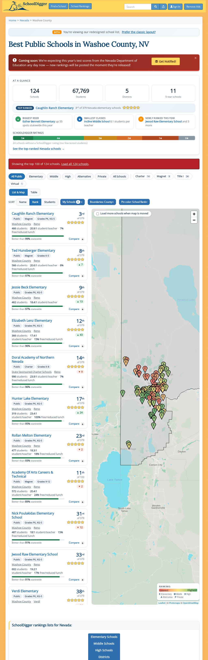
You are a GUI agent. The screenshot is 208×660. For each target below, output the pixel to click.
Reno (37, 224)
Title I (182, 176)
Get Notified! (167, 61)
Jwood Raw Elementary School (163, 121)
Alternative (84, 176)
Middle (54, 176)
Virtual (17, 183)
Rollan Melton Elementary (31, 435)
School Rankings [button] (80, 6)
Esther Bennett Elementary (39, 121)
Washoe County (21, 224)
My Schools (71, 202)
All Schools (119, 176)
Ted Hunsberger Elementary (33, 250)
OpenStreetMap (190, 602)
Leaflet (161, 602)
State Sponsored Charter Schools (32, 372)
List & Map (18, 192)
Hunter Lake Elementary (30, 398)
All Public (16, 176)
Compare (74, 238)
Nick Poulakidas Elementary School (33, 515)
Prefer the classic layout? (139, 32)
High (68, 176)
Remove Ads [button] (193, 6)
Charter (142, 176)
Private (102, 176)
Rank (35, 202)
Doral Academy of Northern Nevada (33, 359)
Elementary (36, 176)
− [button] (194, 220)
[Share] (163, 7)
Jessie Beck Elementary (29, 287)
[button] (104, 636)
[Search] (155, 7)
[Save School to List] (82, 239)
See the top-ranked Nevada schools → (39, 149)
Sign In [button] (176, 6)
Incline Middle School (97, 121)
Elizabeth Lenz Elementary (32, 320)
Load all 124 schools (75, 164)
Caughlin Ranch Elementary (55, 108)
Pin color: (133, 202)
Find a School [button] (58, 6)
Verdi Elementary (25, 591)
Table (34, 192)
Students (49, 202)
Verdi (37, 601)
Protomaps (174, 602)
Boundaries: (101, 202)
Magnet (163, 176)
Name (22, 202)
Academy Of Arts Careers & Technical (32, 474)
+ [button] (194, 214)
